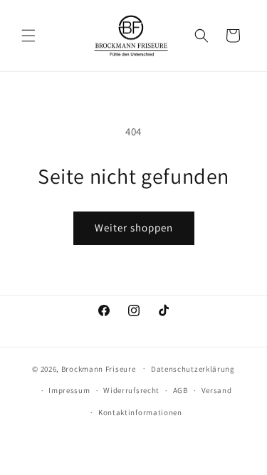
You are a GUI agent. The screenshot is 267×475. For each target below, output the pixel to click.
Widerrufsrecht (131, 390)
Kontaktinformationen (140, 412)
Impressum (69, 390)
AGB (180, 390)
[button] (28, 35)
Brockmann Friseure (98, 368)
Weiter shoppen (134, 227)
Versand (216, 390)
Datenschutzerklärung (193, 369)
